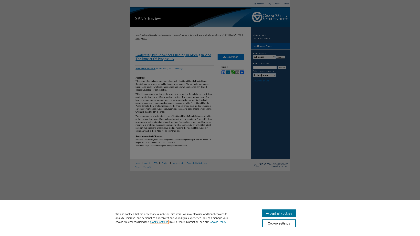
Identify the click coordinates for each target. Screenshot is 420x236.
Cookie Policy (218, 222)
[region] (210, 218)
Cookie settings (159, 222)
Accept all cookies (279, 213)
